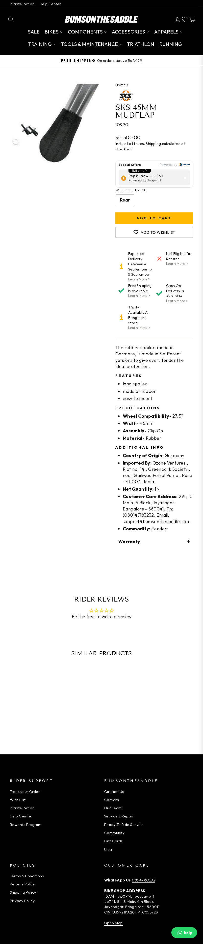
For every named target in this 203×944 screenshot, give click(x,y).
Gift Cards (113, 841)
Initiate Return (22, 3)
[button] (154, 541)
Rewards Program (26, 824)
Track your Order (25, 791)
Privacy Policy (22, 900)
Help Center (50, 3)
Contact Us (114, 791)
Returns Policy (22, 884)
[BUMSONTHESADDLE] (101, 19)
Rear (125, 200)
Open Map (113, 922)
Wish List (17, 799)
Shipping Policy (23, 892)
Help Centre (20, 816)
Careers (111, 799)
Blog (108, 849)
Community (114, 832)
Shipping (153, 143)
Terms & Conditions (27, 876)
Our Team (113, 808)
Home (120, 84)
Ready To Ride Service (124, 824)
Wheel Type (131, 190)
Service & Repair (118, 816)
